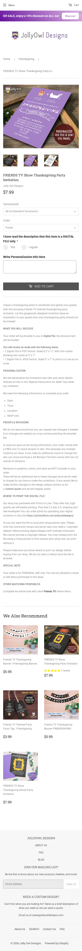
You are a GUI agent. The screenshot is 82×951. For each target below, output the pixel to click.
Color (6, 220)
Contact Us (49, 929)
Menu (11, 5)
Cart (76, 5)
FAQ (41, 852)
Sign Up (71, 884)
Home (6, 59)
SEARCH (34, 929)
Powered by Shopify (56, 943)
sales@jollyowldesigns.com (47, 915)
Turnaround (11, 204)
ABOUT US (41, 845)
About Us (20, 929)
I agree (33, 247)
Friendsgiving (26, 59)
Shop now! (70, 16)
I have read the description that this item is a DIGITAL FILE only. (38, 239)
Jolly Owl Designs (30, 943)
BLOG (41, 859)
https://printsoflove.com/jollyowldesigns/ (50, 515)
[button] (52, 670)
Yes (13, 247)
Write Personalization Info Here (24, 257)
